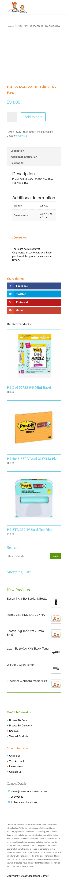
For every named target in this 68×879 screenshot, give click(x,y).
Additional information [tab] (23, 156)
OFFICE (19, 26)
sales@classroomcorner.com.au (29, 791)
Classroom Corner (37, 875)
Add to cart (33, 116)
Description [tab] (17, 150)
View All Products (18, 736)
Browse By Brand (18, 720)
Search (55, 556)
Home (10, 26)
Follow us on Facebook (24, 802)
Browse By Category (20, 725)
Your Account (16, 761)
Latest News (16, 766)
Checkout (14, 755)
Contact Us (15, 771)
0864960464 (18, 796)
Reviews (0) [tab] (17, 163)
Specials (13, 731)
